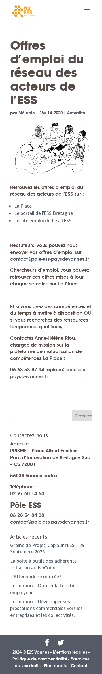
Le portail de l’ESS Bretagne (43, 213)
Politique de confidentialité (39, 658)
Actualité (76, 112)
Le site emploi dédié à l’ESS (42, 220)
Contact (79, 665)
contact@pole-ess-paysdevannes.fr (49, 259)
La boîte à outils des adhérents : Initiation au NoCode (44, 564)
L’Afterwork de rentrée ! (35, 577)
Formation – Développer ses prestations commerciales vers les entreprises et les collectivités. (46, 608)
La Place (23, 206)
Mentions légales (70, 652)
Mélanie (26, 112)
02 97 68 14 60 (27, 494)
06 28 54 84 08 (27, 515)
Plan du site (55, 665)
